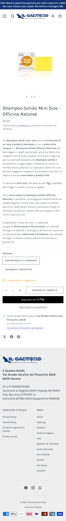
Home (40, 417)
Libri (39, 438)
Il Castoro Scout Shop (36, 502)
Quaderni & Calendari (48, 443)
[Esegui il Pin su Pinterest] (18, 336)
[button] (12, 16)
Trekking (41, 422)
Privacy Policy (9, 417)
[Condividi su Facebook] (11, 336)
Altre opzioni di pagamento (33, 307)
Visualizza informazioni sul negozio (25, 327)
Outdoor (41, 427)
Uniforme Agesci (45, 433)
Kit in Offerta (43, 454)
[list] (33, 61)
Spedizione (24, 125)
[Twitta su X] (4, 336)
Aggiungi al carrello (44, 290)
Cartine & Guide (45, 449)
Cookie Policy (9, 422)
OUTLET (40, 460)
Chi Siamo (42, 465)
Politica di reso (10, 436)
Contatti (41, 470)
